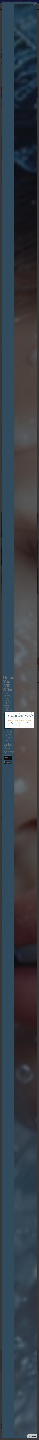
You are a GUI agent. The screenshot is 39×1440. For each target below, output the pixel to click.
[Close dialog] (31, 714)
